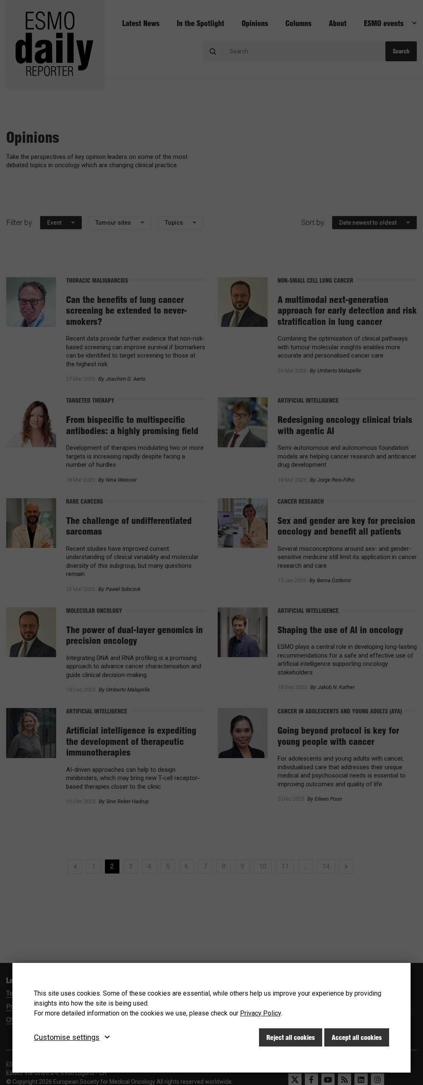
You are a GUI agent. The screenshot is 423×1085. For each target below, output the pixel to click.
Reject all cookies (290, 1037)
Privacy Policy (260, 1013)
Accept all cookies (357, 1037)
